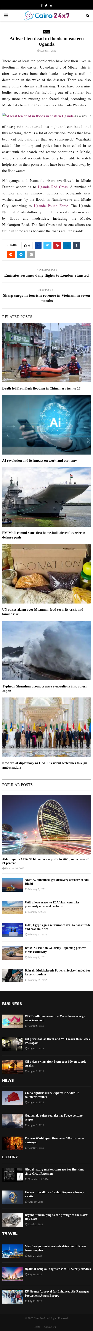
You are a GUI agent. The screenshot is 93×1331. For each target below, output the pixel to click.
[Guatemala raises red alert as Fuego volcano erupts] (12, 1120)
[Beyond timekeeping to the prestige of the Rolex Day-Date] (12, 1220)
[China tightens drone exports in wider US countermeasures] (12, 1098)
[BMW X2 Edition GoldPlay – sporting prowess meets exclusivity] (12, 953)
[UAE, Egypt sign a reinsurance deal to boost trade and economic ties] (12, 930)
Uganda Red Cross (53, 186)
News (46, 31)
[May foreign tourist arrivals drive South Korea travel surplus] (12, 1251)
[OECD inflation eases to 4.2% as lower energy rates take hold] (12, 1021)
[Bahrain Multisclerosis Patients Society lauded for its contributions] (12, 975)
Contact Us (50, 1326)
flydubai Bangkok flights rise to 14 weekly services (58, 1269)
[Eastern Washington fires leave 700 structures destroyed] (12, 1143)
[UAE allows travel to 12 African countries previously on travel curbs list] (12, 907)
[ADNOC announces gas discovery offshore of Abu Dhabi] (12, 885)
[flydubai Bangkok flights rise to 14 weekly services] (12, 1274)
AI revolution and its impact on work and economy (39, 460)
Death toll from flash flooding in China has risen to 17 (41, 388)
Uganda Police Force (51, 205)
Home (37, 1326)
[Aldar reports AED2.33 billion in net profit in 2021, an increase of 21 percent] (46, 824)
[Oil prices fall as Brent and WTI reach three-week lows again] (12, 1044)
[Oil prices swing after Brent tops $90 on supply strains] (12, 1066)
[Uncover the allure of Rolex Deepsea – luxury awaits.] (12, 1197)
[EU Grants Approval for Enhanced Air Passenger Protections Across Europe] (12, 1296)
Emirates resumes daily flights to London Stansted (46, 275)
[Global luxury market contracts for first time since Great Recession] (12, 1174)
